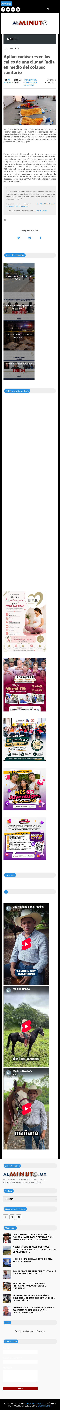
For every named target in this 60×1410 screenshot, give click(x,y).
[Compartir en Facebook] (40, 238)
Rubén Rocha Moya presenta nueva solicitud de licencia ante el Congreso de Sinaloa (33, 1310)
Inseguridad (30, 79)
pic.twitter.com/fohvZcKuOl (17, 206)
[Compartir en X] (19, 238)
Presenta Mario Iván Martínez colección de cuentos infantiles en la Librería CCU (34, 1298)
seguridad (14, 48)
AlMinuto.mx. (35, 1403)
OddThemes (45, 1405)
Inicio (5, 48)
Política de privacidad (24, 1331)
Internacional (31, 82)
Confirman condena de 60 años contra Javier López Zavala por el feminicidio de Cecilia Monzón (33, 1237)
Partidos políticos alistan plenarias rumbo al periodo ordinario (29, 1285)
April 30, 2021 (41, 210)
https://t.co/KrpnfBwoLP (45, 203)
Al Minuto (7, 81)
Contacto (41, 1331)
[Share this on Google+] (29, 238)
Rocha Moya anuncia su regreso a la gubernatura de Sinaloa (34, 1272)
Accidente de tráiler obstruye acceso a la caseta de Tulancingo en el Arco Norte (35, 1249)
